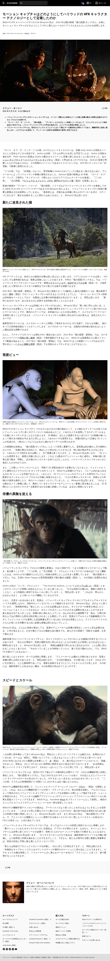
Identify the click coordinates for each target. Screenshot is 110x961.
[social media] (10, 949)
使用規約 (37, 957)
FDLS (81, 786)
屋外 (11, 294)
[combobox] (33, 3)
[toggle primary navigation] (5, 3)
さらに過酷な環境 (26, 344)
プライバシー (6, 957)
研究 (68, 577)
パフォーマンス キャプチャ (40, 159)
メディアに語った (83, 585)
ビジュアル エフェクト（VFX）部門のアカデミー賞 (48, 180)
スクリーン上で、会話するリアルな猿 (68, 282)
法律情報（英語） (46, 957)
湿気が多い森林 (27, 337)
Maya (62, 799)
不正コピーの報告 (29, 957)
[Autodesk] (12, 3)
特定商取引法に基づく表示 (60, 957)
